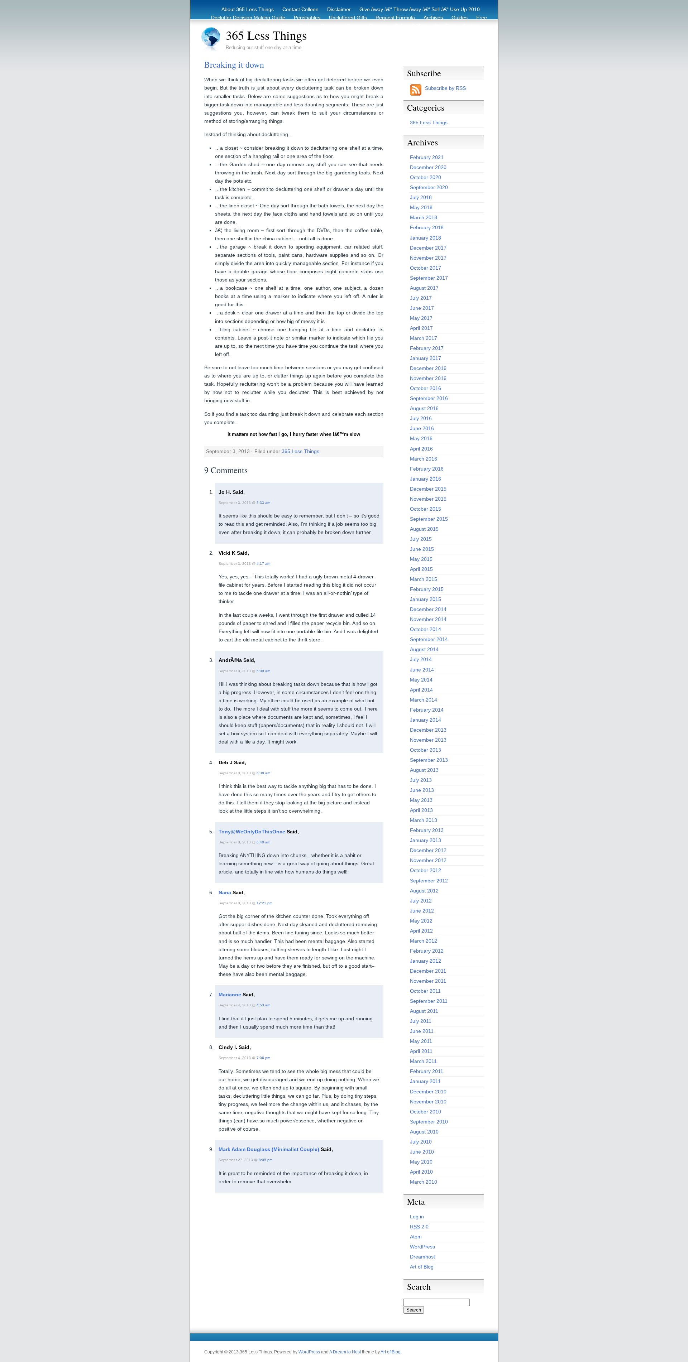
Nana (225, 892)
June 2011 (422, 1031)
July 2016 (421, 418)
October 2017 (425, 268)
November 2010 (428, 1101)
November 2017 (428, 258)
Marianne (230, 994)
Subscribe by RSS (445, 88)
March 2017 (423, 338)
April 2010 (421, 1172)
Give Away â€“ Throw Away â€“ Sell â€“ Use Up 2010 (419, 9)
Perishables (307, 17)
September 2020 (429, 187)
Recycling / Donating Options (353, 26)
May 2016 (421, 438)
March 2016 (423, 459)
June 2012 (422, 911)
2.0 (419, 1226)
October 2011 (425, 991)
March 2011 (423, 1061)
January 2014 (425, 720)
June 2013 (422, 790)
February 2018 (427, 227)
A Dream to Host (345, 1352)
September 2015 (429, 519)
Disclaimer (339, 9)
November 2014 (428, 619)
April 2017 (421, 328)
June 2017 (422, 308)
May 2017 (421, 318)
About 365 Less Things (247, 9)
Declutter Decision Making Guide (248, 17)
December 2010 (428, 1091)
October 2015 (425, 509)
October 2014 (425, 629)
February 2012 (427, 951)
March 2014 (423, 700)
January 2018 (425, 238)
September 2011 (429, 1001)
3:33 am (263, 503)
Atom (416, 1237)
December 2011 (428, 971)
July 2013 (421, 780)
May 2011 (421, 1041)
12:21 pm (264, 903)
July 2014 (421, 659)
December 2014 (428, 609)
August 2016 (424, 408)
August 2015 (424, 529)
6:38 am (263, 773)
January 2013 (425, 840)
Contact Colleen (300, 9)
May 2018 (421, 207)
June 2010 (422, 1152)
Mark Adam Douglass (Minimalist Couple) (269, 1149)
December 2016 (428, 368)
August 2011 (424, 1011)
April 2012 (421, 931)
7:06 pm (263, 1058)
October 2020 (425, 177)
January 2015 (425, 599)
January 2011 (425, 1081)
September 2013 (429, 760)
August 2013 (424, 770)
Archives (433, 17)
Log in (417, 1216)
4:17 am (263, 564)
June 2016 (422, 428)
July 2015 (421, 539)
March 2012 (423, 941)
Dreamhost (422, 1257)
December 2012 (428, 850)
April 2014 (421, 690)
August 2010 (424, 1132)
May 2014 (421, 680)
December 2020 (428, 167)
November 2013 (428, 740)
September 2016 (429, 398)
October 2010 (425, 1112)
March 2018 (423, 217)
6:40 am (263, 842)
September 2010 (429, 1122)
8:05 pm (265, 1160)
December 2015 (428, 489)
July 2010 (421, 1142)
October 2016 (425, 388)
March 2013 (423, 820)
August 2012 (424, 891)
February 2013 (427, 830)
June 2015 (422, 549)
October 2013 (425, 750)
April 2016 (421, 449)
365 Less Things (266, 35)
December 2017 (428, 248)
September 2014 (429, 639)
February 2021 (427, 157)
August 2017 (424, 288)
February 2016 (427, 469)
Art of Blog (422, 1267)
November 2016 (428, 378)
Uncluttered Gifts (348, 17)
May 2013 (421, 800)
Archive (471, 26)
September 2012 (429, 881)
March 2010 (423, 1182)
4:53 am (263, 1005)
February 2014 (427, 710)
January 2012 (425, 961)
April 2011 (421, 1051)
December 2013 (428, 730)
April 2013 (421, 810)
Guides (460, 17)
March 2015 (423, 579)
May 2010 (421, 1162)
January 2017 (425, 358)
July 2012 (421, 901)
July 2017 (421, 298)
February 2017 (427, 348)
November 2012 (428, 860)
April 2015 (421, 569)
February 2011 (426, 1071)
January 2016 (425, 479)
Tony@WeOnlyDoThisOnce (252, 831)
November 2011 (428, 981)
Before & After (410, 26)
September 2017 (429, 278)
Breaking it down (234, 64)
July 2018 (421, 197)
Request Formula (395, 17)
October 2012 (425, 870)
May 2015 (421, 559)
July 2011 (420, 1021)
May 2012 (421, 921)
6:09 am (263, 671)
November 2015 (428, 499)
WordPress (422, 1247)
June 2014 (422, 670)
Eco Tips (444, 26)
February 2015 (427, 589)
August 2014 (424, 649)
